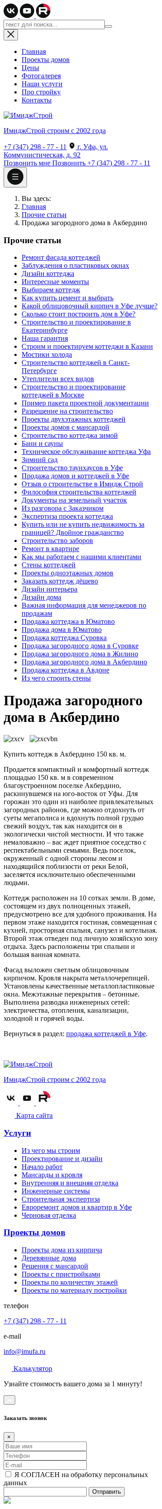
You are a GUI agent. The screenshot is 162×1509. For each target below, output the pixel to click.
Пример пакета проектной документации (85, 403)
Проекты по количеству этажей (70, 1282)
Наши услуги (42, 84)
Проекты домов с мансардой (65, 427)
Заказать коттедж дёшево (60, 581)
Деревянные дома (49, 1258)
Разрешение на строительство (67, 411)
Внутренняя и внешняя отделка (70, 1183)
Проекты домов (46, 59)
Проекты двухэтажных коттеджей (74, 419)
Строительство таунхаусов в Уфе (72, 468)
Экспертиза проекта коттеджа (67, 516)
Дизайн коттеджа (48, 273)
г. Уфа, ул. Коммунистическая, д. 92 (56, 151)
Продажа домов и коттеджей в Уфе (75, 476)
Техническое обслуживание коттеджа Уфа (86, 451)
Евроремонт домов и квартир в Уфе (77, 1207)
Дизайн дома (41, 597)
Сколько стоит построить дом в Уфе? (78, 314)
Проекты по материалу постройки (74, 1290)
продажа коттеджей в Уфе (106, 1033)
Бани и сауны (42, 443)
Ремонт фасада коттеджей (61, 257)
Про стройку (41, 92)
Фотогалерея (41, 76)
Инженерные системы (56, 1191)
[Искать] (108, 26)
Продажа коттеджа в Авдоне (65, 670)
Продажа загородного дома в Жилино (80, 654)
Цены (30, 67)
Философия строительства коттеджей (79, 492)
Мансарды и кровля (52, 1175)
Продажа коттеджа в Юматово (68, 621)
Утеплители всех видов (58, 379)
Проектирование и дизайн (62, 1158)
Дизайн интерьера (49, 589)
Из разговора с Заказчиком (63, 508)
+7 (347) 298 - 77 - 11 (35, 147)
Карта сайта (33, 1115)
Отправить (106, 1491)
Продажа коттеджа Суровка (64, 637)
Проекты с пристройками (61, 1274)
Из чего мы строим (51, 1150)
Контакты (37, 100)
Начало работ (42, 1167)
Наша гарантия (45, 338)
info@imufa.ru (24, 1351)
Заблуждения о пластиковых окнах (75, 265)
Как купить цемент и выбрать (67, 298)
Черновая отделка (49, 1215)
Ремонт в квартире (50, 548)
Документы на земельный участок (74, 500)
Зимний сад (40, 459)
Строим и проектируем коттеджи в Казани (87, 346)
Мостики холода (47, 354)
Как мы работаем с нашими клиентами (81, 557)
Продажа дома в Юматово (62, 629)
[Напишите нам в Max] (7, 1501)
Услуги (17, 1133)
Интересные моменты (55, 281)
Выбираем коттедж (51, 290)
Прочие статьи (44, 214)
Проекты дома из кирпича (62, 1250)
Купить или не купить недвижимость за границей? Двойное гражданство (83, 528)
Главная (34, 51)
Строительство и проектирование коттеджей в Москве (74, 391)
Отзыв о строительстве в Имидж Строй (82, 484)
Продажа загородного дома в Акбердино (84, 662)
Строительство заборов (57, 540)
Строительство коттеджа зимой (70, 435)
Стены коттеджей (49, 565)
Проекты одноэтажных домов (67, 573)
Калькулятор (32, 1368)
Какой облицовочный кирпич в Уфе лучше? (90, 306)
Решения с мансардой (55, 1266)
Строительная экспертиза (61, 1199)
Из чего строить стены (56, 678)
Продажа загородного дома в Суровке (80, 646)
